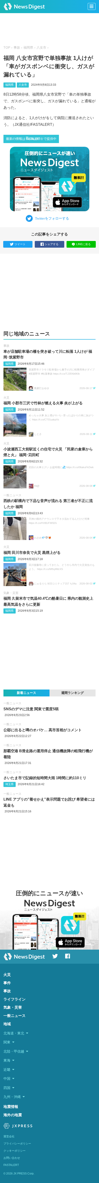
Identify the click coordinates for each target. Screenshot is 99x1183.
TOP (6, 47)
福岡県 (28, 47)
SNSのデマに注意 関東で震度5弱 (30, 709)
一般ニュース (12, 495)
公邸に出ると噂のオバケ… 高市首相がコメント (42, 730)
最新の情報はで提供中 (31, 139)
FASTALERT (11, 1165)
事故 (17, 47)
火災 (6, 397)
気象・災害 (10, 593)
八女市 (41, 47)
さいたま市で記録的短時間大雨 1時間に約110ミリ (44, 778)
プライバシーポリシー (17, 1143)
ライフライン (14, 999)
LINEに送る (83, 244)
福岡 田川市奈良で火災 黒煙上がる (32, 553)
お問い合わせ (11, 1158)
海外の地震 (12, 1115)
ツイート (20, 244)
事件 (7, 983)
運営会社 (9, 1136)
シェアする (51, 244)
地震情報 (10, 1107)
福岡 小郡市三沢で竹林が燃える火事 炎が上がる (43, 403)
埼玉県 (9, 784)
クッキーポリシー (14, 1150)
